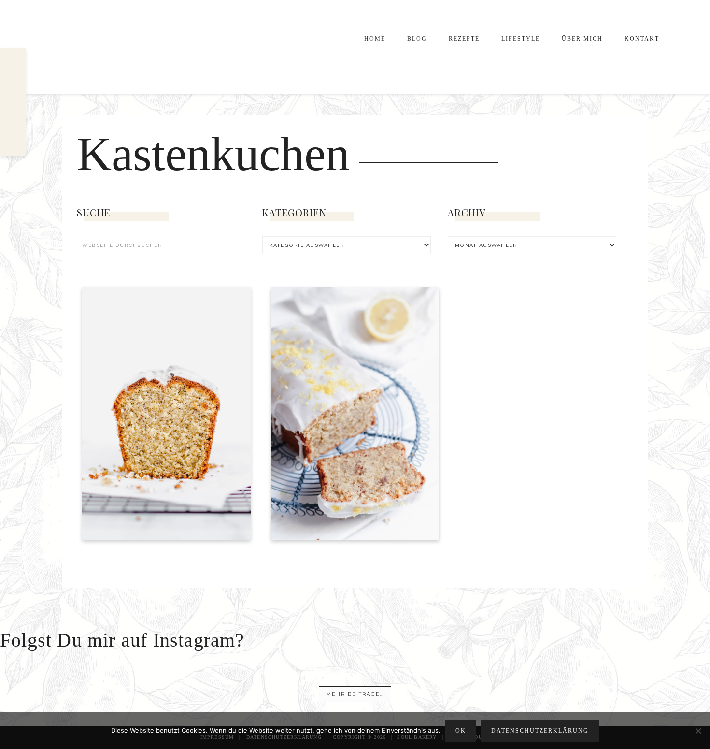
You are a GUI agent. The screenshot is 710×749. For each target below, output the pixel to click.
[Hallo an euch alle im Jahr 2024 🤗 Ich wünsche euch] (116, 691)
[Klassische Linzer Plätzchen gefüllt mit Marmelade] (402, 691)
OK (460, 730)
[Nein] (698, 730)
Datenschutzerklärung (540, 730)
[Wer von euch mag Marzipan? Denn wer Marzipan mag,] (307, 691)
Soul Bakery (137, 47)
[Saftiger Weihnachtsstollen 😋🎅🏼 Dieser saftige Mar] (211, 691)
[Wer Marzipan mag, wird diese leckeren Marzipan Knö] (593, 691)
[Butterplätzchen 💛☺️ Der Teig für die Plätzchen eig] (497, 691)
